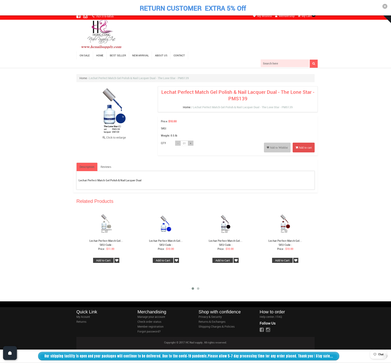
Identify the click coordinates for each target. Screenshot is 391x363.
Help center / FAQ (271, 317)
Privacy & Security (210, 317)
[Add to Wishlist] (277, 143)
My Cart (306, 16)
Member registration (150, 326)
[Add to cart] (304, 143)
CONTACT (179, 55)
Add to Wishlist (278, 147)
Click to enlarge (116, 137)
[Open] (10, 353)
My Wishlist (264, 16)
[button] (384, 6)
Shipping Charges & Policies (217, 326)
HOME (99, 55)
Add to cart (305, 147)
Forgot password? (149, 331)
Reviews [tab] (106, 167)
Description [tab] (87, 167)
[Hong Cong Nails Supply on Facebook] (78, 16)
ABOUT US (161, 55)
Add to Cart (103, 260)
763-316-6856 (104, 16)
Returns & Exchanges (212, 322)
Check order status (149, 322)
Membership (286, 16)
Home (83, 78)
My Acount (83, 317)
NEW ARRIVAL (140, 55)
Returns (81, 322)
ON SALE (85, 55)
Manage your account (151, 317)
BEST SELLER (118, 55)
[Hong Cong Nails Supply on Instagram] (85, 16)
